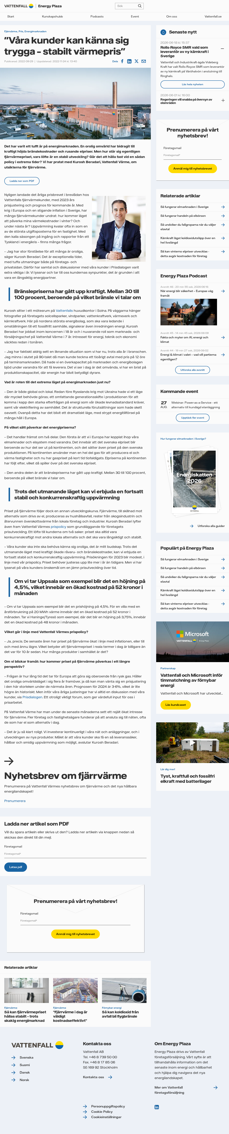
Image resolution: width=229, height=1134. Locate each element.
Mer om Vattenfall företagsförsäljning (169, 1090)
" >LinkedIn (157, 1107)
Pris (21, 31)
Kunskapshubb (52, 16)
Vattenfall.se (213, 16)
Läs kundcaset (175, 704)
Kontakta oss (93, 1077)
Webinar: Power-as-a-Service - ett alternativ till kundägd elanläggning (190, 404)
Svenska (26, 1057)
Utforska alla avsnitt (193, 370)
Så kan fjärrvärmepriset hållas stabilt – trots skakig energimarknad (25, 1016)
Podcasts (97, 16)
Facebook (122, 61)
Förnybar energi (111, 1007)
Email (144, 61)
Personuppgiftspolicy (108, 1106)
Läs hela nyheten (192, 84)
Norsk (24, 1080)
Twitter (136, 61)
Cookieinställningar (106, 1117)
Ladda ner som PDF (22, 181)
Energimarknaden (36, 31)
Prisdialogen (32, 697)
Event (135, 16)
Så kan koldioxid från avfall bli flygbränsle (120, 1014)
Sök (140, 6)
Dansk (25, 1072)
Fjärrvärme (10, 31)
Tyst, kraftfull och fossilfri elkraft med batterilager (187, 778)
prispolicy (59, 527)
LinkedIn (129, 61)
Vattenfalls (65, 311)
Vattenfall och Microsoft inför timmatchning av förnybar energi (191, 680)
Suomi (25, 1065)
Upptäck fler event (192, 417)
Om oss (171, 16)
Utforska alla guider (211, 526)
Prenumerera (15, 801)
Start (10, 16)
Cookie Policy (102, 1112)
